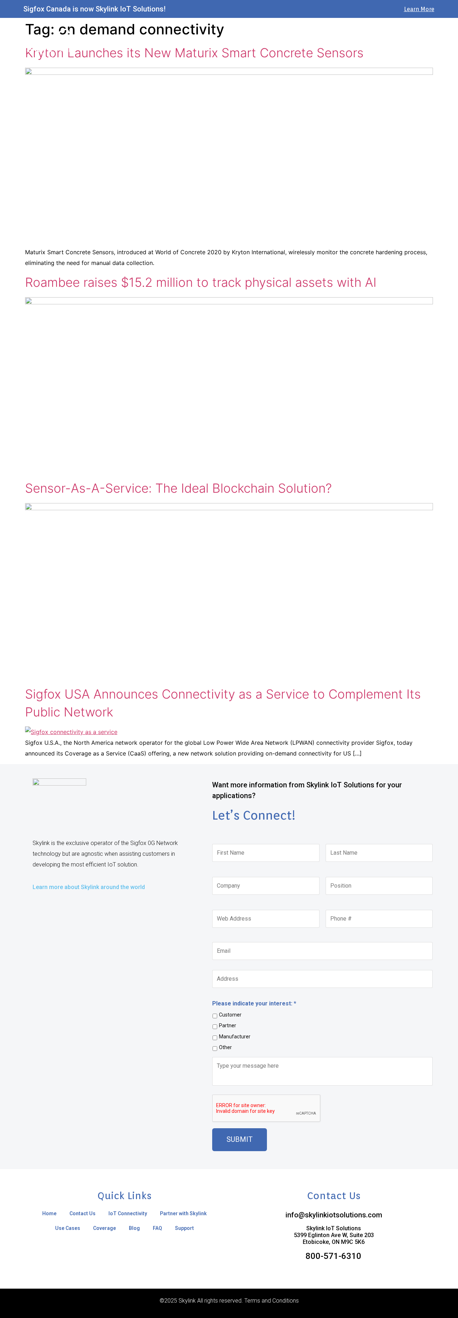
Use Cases (305, 44)
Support (422, 44)
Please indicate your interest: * (254, 1003)
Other (225, 1047)
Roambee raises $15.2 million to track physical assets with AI (200, 282)
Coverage (340, 44)
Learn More (419, 9)
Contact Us (158, 44)
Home (125, 44)
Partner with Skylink (257, 44)
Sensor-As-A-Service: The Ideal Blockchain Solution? (178, 488)
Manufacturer (234, 1036)
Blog (370, 44)
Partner (227, 1025)
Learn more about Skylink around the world (89, 887)
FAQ (394, 44)
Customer (230, 1015)
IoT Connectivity (202, 44)
